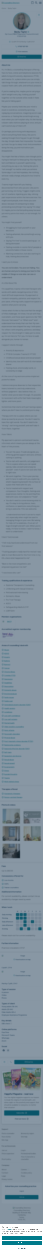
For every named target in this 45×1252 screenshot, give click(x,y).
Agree (22, 1238)
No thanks (21, 1243)
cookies (9, 1229)
